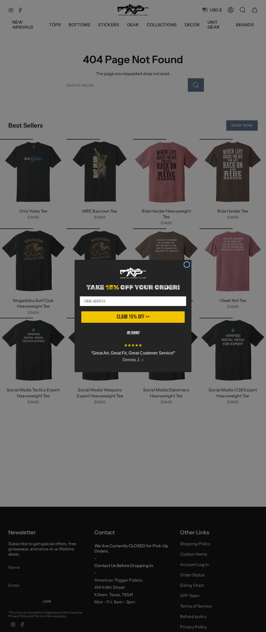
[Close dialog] (186, 264)
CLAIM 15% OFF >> (133, 316)
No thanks (133, 332)
